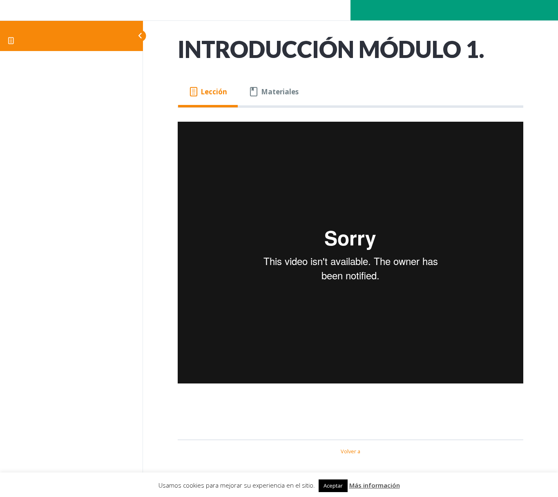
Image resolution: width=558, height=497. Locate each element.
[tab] (208, 92)
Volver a (350, 451)
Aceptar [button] (333, 485)
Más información (374, 485)
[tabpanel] (350, 270)
